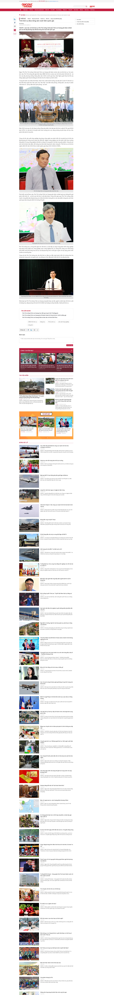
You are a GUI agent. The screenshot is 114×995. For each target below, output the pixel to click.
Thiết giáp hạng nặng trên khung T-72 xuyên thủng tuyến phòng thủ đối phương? (31, 396)
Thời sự (31, 9)
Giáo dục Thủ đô (92, 6)
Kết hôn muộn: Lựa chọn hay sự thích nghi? (51, 918)
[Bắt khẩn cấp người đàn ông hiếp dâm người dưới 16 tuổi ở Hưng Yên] (29, 584)
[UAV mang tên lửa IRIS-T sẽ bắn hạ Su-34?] (29, 555)
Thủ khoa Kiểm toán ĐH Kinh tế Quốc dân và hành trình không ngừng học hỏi (28, 430)
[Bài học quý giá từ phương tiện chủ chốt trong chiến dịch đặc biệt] (50, 402)
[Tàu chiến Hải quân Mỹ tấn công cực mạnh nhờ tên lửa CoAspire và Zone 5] (29, 451)
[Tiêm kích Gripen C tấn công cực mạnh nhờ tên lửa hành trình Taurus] (29, 510)
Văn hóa (87, 9)
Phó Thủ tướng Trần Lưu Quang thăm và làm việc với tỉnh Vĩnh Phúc (39, 317)
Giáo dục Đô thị (35, 18)
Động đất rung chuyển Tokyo (48, 519)
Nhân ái (65, 9)
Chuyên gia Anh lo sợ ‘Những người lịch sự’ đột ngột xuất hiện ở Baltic (56, 742)
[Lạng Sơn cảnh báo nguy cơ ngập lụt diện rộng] (29, 495)
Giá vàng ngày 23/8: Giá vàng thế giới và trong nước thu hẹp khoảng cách (46, 367)
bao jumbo (79, 19)
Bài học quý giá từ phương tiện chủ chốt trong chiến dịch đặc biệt (63, 401)
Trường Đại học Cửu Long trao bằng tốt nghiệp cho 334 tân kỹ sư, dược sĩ (56, 564)
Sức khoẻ (76, 9)
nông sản (30, 325)
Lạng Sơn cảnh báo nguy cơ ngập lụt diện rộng (52, 490)
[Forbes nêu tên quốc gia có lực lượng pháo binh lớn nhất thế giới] (50, 391)
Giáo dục (25, 9)
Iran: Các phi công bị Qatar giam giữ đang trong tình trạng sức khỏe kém (56, 682)
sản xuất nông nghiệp (63, 322)
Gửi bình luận (70, 345)
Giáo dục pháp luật (39, 9)
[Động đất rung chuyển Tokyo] (29, 525)
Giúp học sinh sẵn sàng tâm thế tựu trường (51, 460)
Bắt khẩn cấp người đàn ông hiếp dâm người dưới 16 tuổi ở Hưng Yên (55, 579)
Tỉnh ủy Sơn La (51, 322)
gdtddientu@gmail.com (53, 1)
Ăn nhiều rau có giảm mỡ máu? (48, 903)
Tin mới (14, 33)
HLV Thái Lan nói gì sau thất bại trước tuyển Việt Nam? (54, 948)
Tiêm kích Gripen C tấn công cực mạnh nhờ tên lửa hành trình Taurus (56, 505)
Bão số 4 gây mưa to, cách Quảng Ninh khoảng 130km (63, 366)
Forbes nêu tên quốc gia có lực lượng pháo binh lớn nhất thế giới (64, 389)
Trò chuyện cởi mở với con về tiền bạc (50, 889)
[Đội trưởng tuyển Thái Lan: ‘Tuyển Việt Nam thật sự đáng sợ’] (29, 599)
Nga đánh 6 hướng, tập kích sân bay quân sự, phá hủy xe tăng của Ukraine (56, 623)
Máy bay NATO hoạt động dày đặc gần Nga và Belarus (54, 475)
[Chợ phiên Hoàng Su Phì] (64, 422)
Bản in (14, 25)
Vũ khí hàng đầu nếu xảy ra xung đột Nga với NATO (53, 534)
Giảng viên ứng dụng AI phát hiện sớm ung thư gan (53, 992)
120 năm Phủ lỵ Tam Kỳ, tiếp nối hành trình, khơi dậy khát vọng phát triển (28, 367)
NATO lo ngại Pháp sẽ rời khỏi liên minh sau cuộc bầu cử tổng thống (56, 697)
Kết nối (47, 9)
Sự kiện (23, 15)
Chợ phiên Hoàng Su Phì (63, 429)
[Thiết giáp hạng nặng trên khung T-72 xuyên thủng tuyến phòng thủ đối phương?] (31, 386)
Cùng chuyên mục (27, 351)
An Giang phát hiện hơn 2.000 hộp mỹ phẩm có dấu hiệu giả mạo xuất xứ (55, 815)
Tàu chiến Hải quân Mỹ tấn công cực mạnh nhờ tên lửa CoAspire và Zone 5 (54, 446)
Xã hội (29, 18)
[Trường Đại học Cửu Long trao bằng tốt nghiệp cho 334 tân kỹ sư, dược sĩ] (29, 569)
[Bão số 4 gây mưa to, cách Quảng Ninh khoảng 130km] (65, 358)
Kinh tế (47, 18)
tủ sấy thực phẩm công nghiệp (83, 21)
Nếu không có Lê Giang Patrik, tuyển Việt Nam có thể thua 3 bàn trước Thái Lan (56, 934)
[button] (67, 350)
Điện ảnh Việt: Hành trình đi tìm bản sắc (50, 962)
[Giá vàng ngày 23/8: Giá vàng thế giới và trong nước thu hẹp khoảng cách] (47, 358)
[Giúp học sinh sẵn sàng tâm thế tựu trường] (29, 466)
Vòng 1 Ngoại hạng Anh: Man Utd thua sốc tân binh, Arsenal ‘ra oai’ (56, 845)
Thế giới (70, 9)
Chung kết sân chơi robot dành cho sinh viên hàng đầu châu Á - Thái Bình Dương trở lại (56, 653)
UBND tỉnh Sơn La (32, 322)
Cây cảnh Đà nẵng (80, 23)
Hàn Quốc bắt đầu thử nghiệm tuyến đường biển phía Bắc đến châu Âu (56, 609)
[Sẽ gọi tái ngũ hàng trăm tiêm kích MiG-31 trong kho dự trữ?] (50, 381)
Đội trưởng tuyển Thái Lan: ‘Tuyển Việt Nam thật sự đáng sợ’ (56, 593)
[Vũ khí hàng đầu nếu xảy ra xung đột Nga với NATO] (29, 540)
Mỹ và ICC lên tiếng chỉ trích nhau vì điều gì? (46, 429)
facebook (14, 22)
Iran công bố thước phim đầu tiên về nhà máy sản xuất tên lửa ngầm (56, 756)
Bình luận (14, 29)
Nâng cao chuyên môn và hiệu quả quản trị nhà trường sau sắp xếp (56, 727)
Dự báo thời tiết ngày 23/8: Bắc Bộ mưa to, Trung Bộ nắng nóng (56, 829)
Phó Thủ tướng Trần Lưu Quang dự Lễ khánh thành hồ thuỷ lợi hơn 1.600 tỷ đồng (43, 315)
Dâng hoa (42, 322)
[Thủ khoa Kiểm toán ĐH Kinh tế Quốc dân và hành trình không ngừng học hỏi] (28, 422)
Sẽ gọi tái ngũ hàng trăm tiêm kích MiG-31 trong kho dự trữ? (64, 379)
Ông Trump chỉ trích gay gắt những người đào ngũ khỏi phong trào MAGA (56, 860)
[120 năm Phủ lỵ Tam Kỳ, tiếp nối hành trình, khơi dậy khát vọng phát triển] (29, 358)
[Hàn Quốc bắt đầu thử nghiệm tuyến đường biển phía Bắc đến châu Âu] (29, 614)
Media (81, 9)
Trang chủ (20, 10)
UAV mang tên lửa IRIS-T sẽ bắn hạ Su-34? (51, 549)
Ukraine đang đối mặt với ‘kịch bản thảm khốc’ (52, 785)
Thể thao (92, 9)
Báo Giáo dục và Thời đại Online (27, 5)
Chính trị (42, 18)
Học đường (58, 9)
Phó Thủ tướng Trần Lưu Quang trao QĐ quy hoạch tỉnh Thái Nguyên (40, 313)
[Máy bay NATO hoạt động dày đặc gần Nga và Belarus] (29, 481)
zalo (14, 18)
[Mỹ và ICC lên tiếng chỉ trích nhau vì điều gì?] (46, 422)
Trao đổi (52, 9)
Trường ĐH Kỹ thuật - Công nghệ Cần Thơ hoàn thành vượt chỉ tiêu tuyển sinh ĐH (56, 874)
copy (37, 330)
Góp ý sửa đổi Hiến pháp (56, 18)
